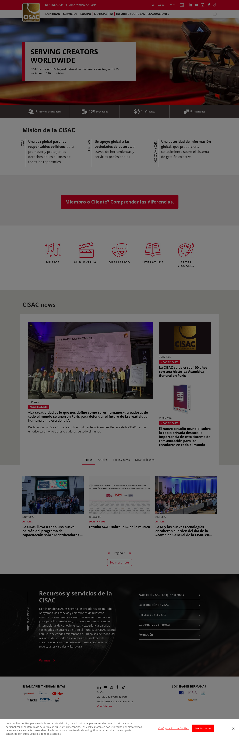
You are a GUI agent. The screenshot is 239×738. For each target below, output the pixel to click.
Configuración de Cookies (173, 728)
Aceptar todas (203, 728)
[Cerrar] (233, 728)
